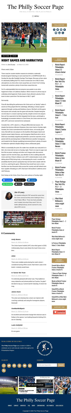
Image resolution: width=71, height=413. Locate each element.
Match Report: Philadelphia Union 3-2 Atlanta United (60, 68)
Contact (16, 405)
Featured (6, 56)
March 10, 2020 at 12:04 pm (19, 259)
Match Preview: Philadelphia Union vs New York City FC (60, 171)
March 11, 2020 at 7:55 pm (19, 328)
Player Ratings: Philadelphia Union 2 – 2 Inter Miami (59, 221)
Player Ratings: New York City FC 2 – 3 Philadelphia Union (60, 186)
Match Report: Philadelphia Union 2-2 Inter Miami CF (60, 99)
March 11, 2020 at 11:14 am (19, 311)
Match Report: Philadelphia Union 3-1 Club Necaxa (60, 142)
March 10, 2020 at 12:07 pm (19, 275)
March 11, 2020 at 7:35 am (19, 295)
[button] (35, 16)
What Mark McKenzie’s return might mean (59, 202)
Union (14, 56)
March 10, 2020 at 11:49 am (19, 242)
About (33, 405)
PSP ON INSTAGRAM (35, 385)
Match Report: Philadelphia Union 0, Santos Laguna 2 (60, 128)
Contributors (41, 405)
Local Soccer (59, 405)
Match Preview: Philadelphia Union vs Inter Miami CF (60, 157)
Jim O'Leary (11, 64)
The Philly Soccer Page (35, 6)
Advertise (23, 405)
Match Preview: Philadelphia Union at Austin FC (58, 230)
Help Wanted (50, 405)
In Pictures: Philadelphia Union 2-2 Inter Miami (59, 244)
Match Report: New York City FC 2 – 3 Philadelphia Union (60, 83)
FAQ (29, 405)
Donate (10, 405)
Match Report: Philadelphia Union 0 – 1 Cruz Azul (61, 114)
